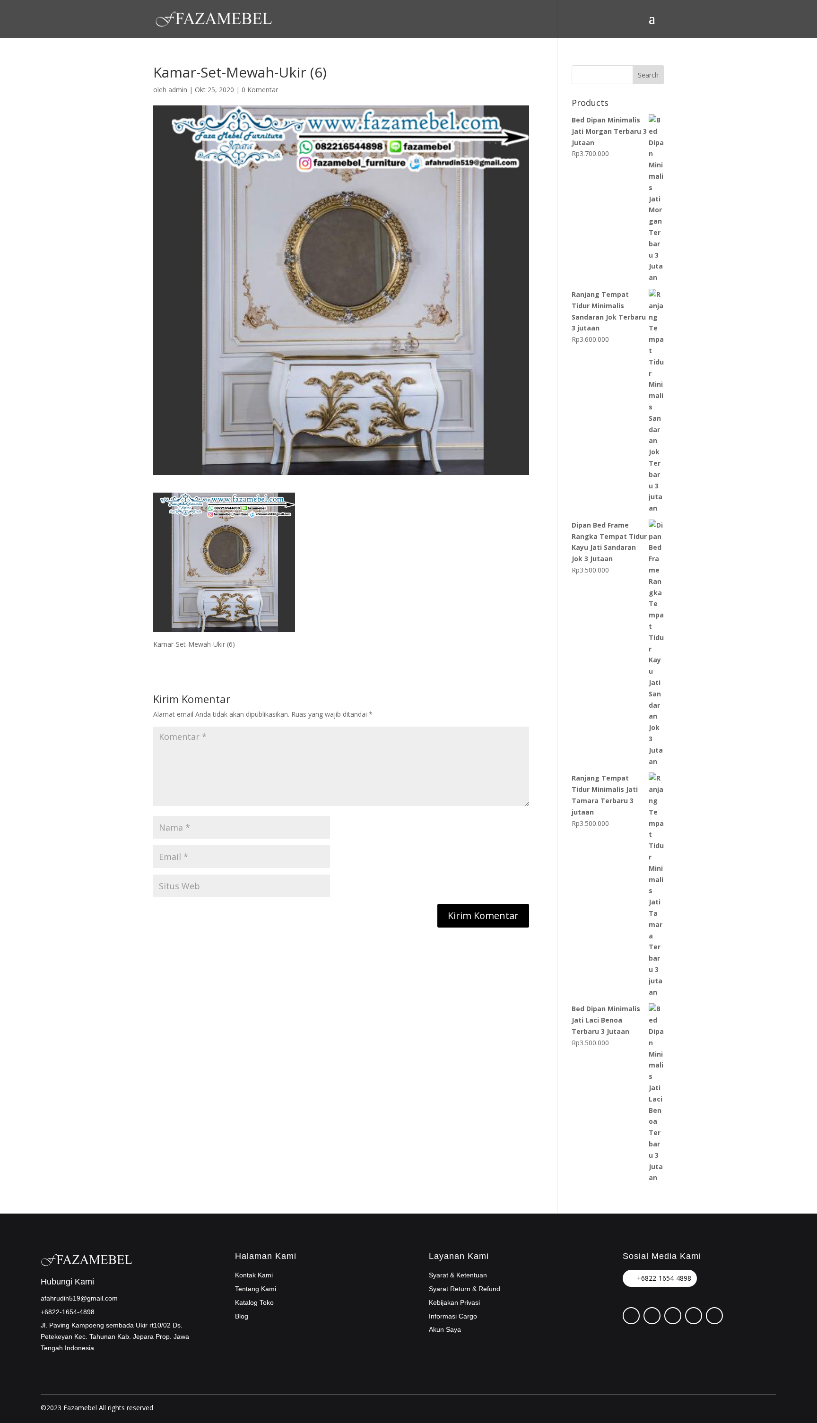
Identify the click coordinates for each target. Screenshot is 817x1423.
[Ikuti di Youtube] (714, 1315)
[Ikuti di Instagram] (672, 1315)
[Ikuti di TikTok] (693, 1315)
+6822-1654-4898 (664, 1278)
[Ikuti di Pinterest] (631, 1315)
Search (648, 74)
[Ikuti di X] (652, 1315)
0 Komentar (260, 89)
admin (177, 89)
